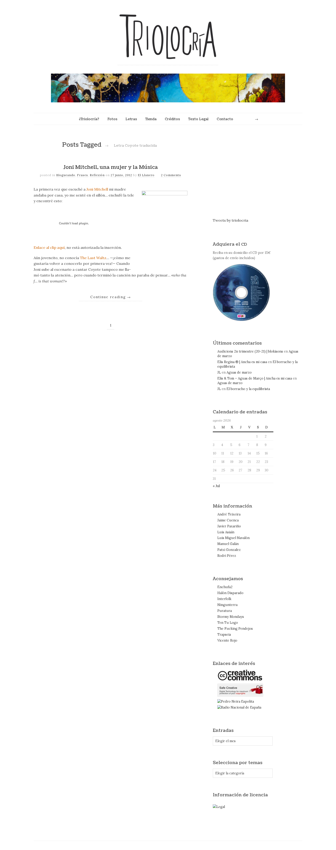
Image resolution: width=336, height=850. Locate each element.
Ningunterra (227, 605)
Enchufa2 (224, 587)
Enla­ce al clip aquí (49, 247)
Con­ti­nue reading (110, 297)
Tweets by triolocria (230, 220)
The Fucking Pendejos (235, 629)
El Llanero (146, 175)
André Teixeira (228, 514)
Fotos (112, 119)
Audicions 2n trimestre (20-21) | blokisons (250, 351)
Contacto (225, 119)
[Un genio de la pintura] (235, 701)
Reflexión (97, 175)
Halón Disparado (230, 593)
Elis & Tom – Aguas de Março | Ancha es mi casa (254, 378)
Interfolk (224, 599)
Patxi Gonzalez (229, 550)
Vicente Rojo (227, 640)
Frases (82, 175)
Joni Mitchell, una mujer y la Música (110, 167)
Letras (131, 119)
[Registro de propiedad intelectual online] (240, 695)
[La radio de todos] (239, 707)
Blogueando (65, 175)
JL (219, 372)
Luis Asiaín (225, 532)
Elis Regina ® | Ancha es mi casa (242, 362)
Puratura (224, 611)
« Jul (216, 485)
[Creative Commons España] (240, 680)
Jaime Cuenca (228, 520)
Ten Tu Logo (227, 623)
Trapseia (224, 634)
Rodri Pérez (226, 556)
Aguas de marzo (239, 372)
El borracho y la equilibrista (248, 389)
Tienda (151, 119)
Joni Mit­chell (97, 189)
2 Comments (171, 175)
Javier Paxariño (229, 526)
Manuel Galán (228, 544)
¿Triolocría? (88, 119)
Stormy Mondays (230, 617)
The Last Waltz (93, 257)
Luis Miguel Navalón (233, 538)
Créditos (172, 119)
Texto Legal (198, 119)
